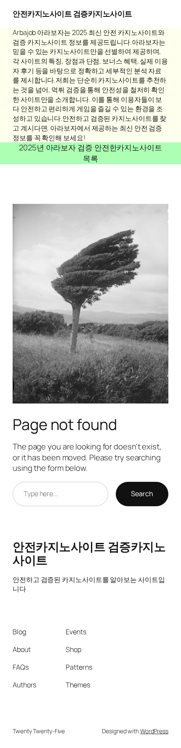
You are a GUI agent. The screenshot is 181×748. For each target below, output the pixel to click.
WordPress (154, 731)
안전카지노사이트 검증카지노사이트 (72, 13)
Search (142, 493)
